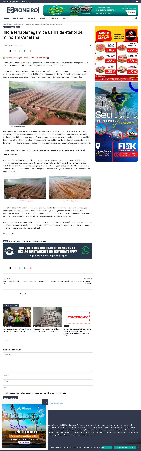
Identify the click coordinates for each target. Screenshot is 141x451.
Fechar (45, 402)
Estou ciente (106, 447)
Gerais (17, 27)
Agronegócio (7, 326)
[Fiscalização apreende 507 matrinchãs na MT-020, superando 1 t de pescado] (47, 317)
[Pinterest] (15, 51)
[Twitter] (10, 51)
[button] (136, 17)
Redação (8, 45)
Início (4, 24)
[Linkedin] (25, 51)
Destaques (17, 24)
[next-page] (7, 340)
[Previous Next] (24, 426)
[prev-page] (4, 340)
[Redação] (11, 294)
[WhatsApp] (20, 51)
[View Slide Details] (90, 10)
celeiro (19, 241)
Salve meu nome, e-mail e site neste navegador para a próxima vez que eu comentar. (36, 393)
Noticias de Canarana (39, 241)
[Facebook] (5, 51)
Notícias (9, 24)
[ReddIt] (30, 51)
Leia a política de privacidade (125, 447)
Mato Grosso (27, 241)
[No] (138, 448)
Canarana (12, 241)
